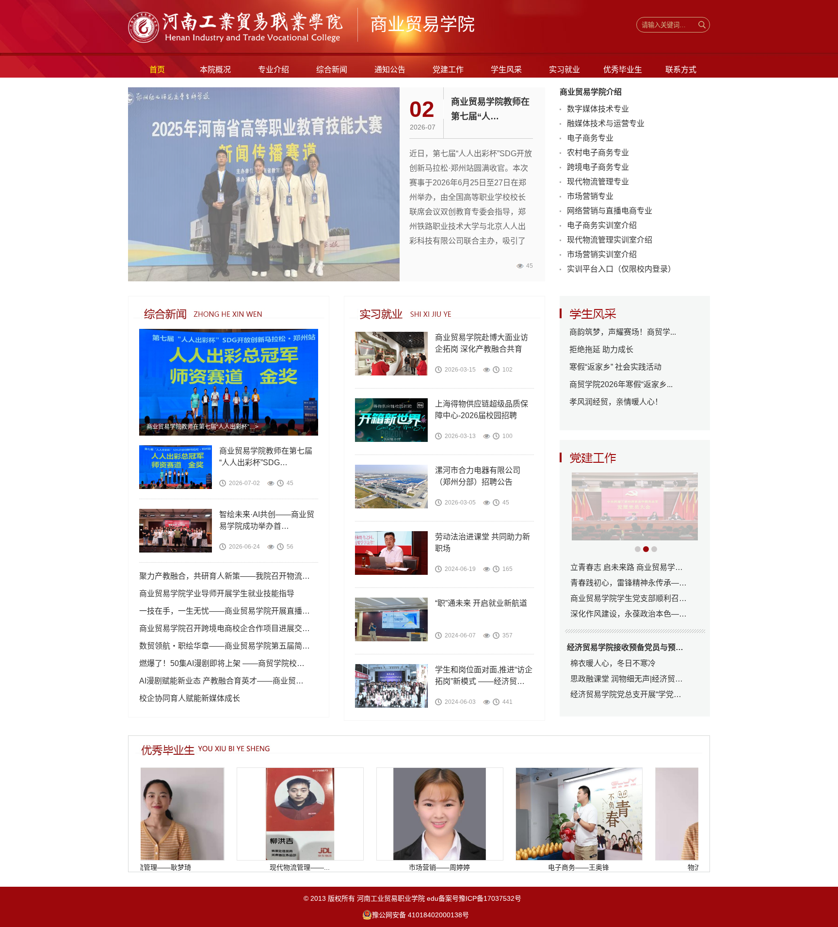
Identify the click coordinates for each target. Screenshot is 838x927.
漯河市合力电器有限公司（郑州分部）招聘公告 (477, 476)
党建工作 (448, 69)
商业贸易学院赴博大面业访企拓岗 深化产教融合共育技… (481, 344)
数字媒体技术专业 (598, 109)
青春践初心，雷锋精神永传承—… (628, 583)
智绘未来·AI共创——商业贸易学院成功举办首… (266, 520)
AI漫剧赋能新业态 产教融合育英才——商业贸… (221, 681)
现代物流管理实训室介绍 (609, 240)
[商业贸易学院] (238, 42)
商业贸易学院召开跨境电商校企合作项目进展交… (224, 628)
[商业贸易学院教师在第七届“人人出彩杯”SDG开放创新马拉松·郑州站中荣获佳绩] (228, 433)
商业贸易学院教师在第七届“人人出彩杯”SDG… (265, 457)
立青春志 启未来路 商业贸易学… (626, 567)
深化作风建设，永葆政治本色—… (628, 614)
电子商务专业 (590, 138)
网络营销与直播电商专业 (609, 211)
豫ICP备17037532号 (493, 898)
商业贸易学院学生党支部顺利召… (628, 598)
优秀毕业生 (622, 69)
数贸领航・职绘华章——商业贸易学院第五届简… (224, 646)
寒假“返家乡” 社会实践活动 (615, 367)
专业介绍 (273, 69)
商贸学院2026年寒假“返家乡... (621, 384)
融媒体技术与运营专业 (606, 123)
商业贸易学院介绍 (591, 92)
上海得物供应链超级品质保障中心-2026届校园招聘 (481, 410)
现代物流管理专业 (598, 182)
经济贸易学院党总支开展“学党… (625, 694)
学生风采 (506, 69)
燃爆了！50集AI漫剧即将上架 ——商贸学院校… (222, 663)
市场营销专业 (590, 196)
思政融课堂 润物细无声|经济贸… (626, 679)
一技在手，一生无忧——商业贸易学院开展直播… (224, 611)
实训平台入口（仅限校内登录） (621, 269)
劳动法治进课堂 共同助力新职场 (482, 543)
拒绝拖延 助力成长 (601, 349)
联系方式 (680, 69)
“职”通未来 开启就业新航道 (481, 603)
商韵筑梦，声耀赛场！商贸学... (622, 332)
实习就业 (564, 69)
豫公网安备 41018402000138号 (420, 915)
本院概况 (215, 69)
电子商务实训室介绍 (602, 225)
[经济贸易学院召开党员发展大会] (635, 506)
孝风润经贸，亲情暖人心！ (615, 402)
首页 (157, 69)
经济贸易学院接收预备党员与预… (625, 647)
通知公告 (389, 69)
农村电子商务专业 (598, 152)
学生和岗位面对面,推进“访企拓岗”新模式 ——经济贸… (483, 675)
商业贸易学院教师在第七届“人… (490, 109)
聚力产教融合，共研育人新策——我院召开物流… (224, 576)
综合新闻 (331, 69)
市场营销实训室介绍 (602, 254)
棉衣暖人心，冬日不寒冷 (613, 663)
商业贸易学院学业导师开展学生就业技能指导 (216, 593)
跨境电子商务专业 (598, 167)
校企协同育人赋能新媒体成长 (189, 698)
